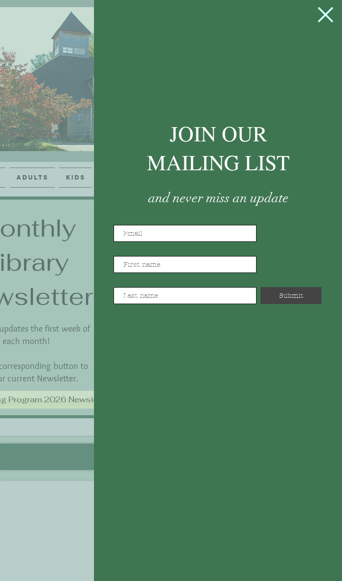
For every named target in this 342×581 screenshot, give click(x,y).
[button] (325, 14)
